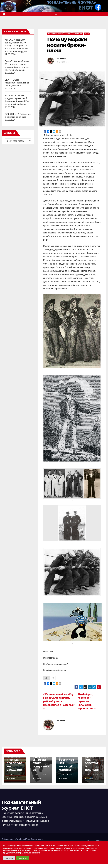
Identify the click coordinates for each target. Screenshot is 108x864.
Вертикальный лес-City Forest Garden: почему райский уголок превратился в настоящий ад (59, 701)
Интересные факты (55, 33)
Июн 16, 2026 (67, 774)
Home (87, 840)
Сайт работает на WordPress (13, 839)
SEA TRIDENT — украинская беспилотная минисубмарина (17, 83)
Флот (87, 33)
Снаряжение (78, 33)
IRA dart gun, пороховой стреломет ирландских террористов (86, 701)
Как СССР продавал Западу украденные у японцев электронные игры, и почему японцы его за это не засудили (16, 46)
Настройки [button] (9, 858)
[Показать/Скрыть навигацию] (56, 14)
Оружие (68, 33)
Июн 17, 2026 (15, 774)
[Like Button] (46, 678)
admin (63, 59)
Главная (98, 840)
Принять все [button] (23, 858)
